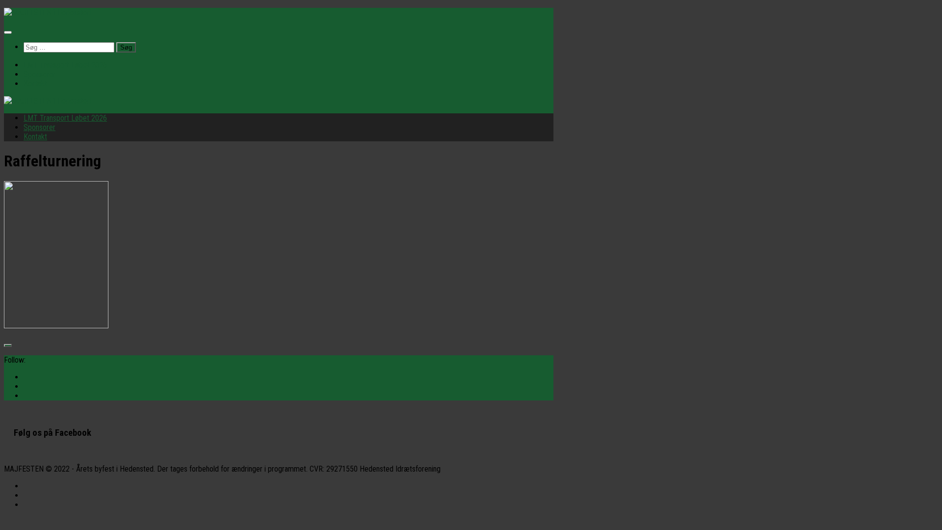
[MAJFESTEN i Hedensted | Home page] (47, 12)
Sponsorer (39, 74)
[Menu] (8, 32)
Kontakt (35, 83)
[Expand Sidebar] (8, 345)
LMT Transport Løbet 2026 (65, 65)
